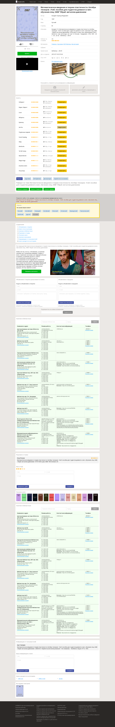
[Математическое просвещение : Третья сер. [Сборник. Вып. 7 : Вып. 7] (24, 497)
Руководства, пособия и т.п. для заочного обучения (46, 720)
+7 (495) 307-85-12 (89, 343)
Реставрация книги (57, 61)
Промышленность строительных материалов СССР (23, 716)
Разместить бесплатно (66, 302)
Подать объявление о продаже (68, 283)
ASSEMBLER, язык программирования (24, 705)
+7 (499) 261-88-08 (89, 362)
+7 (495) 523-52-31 (89, 352)
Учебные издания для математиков (45, 709)
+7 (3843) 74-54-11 (89, 433)
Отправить (70, 486)
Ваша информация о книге (24, 653)
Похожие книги (23, 235)
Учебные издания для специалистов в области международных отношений (45, 716)
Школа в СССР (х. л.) (62, 713)
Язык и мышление (83, 716)
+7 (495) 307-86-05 (89, 344)
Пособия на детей (83, 713)
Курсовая (60, 44)
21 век (65, 2)
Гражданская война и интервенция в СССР (45, 706)
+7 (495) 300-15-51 (89, 342)
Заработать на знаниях (61, 178)
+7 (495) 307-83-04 (89, 340)
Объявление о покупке (25, 227)
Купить (27, 53)
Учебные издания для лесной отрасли (46, 711)
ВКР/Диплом (67, 44)
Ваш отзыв (19, 466)
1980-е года (41, 678)
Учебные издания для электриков (87, 709)
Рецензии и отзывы (24, 233)
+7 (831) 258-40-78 (89, 384)
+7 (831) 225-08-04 (89, 396)
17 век (40, 2)
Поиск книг (33, 2)
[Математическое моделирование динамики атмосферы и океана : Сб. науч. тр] (84, 497)
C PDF (83, 2)
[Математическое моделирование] (51, 497)
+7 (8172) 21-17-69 (89, 418)
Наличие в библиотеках (25, 231)
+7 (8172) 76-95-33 (89, 420)
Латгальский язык (62, 707)
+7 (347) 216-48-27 (89, 408)
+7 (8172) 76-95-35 (89, 421)
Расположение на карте (23, 337)
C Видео (89, 2)
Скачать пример (49, 189)
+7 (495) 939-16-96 (89, 372)
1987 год (20, 678)
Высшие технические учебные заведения (89, 714)
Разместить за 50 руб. (23, 302)
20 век (58, 2)
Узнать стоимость (36, 189)
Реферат (54, 44)
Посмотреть (62, 102)
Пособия (17, 713)
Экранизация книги (27, 71)
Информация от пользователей (28, 239)
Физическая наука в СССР (21, 711)
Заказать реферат (22, 189)
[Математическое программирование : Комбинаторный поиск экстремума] (57, 497)
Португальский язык (20, 707)
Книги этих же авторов (25, 229)
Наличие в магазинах (25, 237)
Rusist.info (21, 2)
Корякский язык (61, 709)
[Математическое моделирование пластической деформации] (95, 497)
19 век (52, 2)
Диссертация (75, 44)
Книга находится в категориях (27, 241)
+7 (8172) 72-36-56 (89, 422)
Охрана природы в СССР (21, 709)
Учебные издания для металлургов (87, 711)
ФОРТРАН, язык (61, 705)
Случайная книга (74, 2)
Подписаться (68, 312)
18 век (46, 2)
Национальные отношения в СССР (66, 711)
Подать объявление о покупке (25, 283)
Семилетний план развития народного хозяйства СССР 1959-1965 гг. (88, 706)
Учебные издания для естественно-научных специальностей (45, 713)
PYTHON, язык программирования (66, 715)
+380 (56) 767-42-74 (89, 329)
